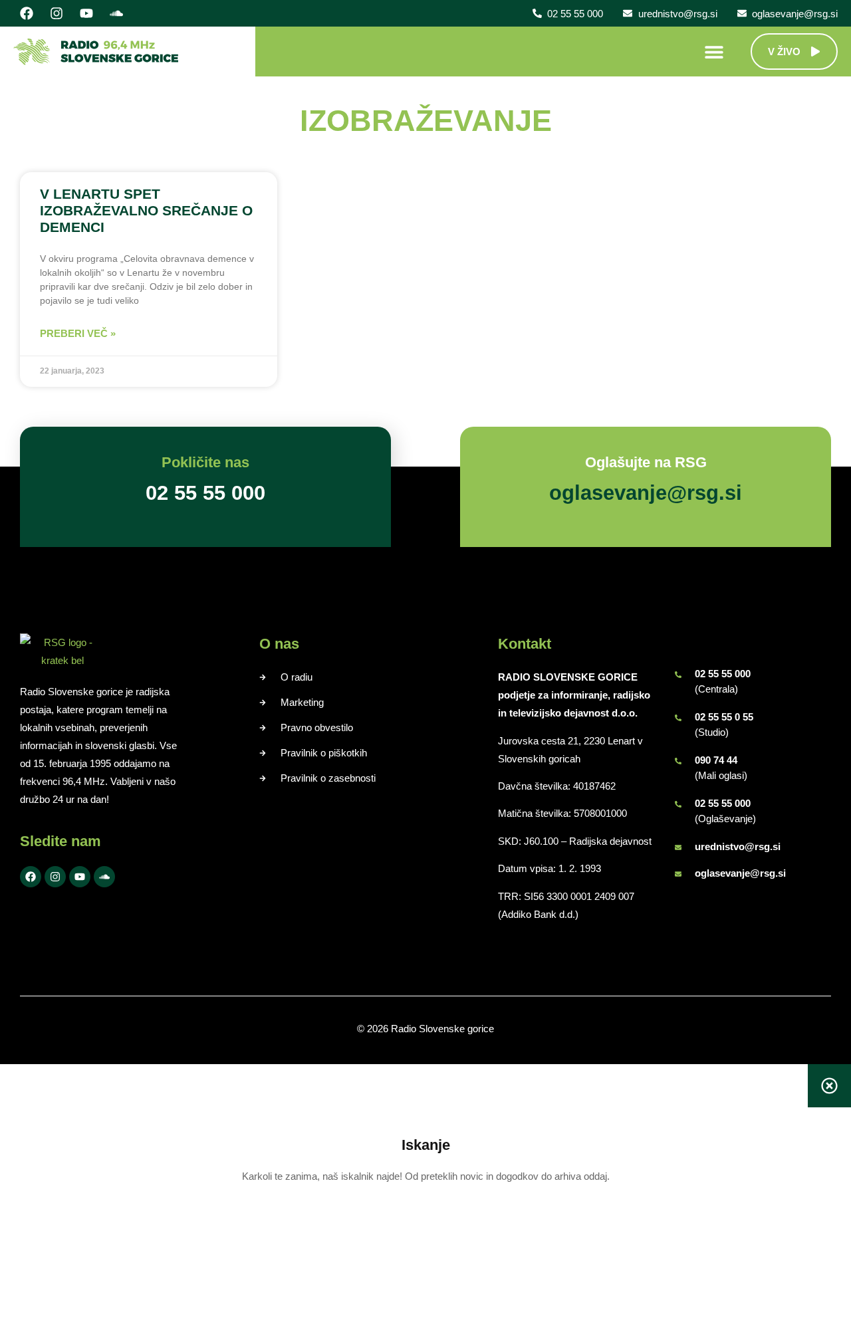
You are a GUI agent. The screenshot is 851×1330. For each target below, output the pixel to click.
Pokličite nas (205, 462)
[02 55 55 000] (678, 674)
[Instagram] (56, 13)
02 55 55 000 (723, 673)
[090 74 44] (678, 761)
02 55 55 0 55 (724, 716)
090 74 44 (716, 760)
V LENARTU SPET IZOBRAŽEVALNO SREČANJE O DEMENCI (146, 210)
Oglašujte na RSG (646, 462)
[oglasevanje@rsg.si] (678, 874)
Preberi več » (78, 333)
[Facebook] (26, 13)
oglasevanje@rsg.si (740, 873)
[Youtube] (86, 13)
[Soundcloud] (116, 13)
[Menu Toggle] (714, 52)
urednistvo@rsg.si (738, 846)
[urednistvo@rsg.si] (678, 847)
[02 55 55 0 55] (678, 717)
